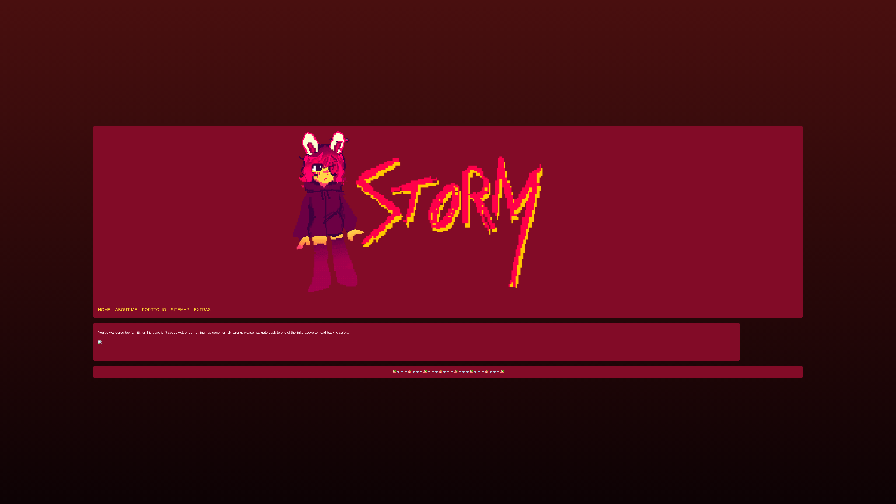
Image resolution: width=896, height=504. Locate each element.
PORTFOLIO (154, 309)
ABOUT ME (126, 309)
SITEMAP (180, 309)
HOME (104, 309)
